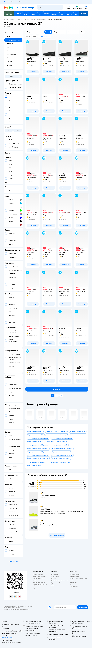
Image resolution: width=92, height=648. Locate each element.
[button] (83, 13)
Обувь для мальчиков (38, 19)
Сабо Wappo (45, 509)
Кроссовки (10, 51)
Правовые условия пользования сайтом (18, 606)
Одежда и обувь (15, 19)
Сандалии (10, 61)
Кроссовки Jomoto (47, 495)
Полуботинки (11, 54)
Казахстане (20, 609)
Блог (71, 584)
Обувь (26, 19)
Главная (6, 19)
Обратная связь (37, 588)
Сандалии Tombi (46, 523)
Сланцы (9, 65)
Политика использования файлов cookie (40, 585)
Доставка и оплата (38, 574)
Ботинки (10, 44)
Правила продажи (37, 578)
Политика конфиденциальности (39, 581)
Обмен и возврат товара (39, 576)
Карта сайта (36, 590)
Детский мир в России (10, 609)
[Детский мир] (19, 7)
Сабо (8, 58)
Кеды (8, 47)
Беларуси (26, 609)
